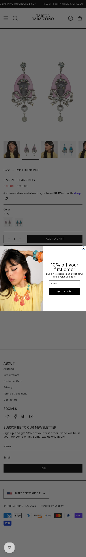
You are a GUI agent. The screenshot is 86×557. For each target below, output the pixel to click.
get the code (64, 291)
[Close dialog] (83, 248)
